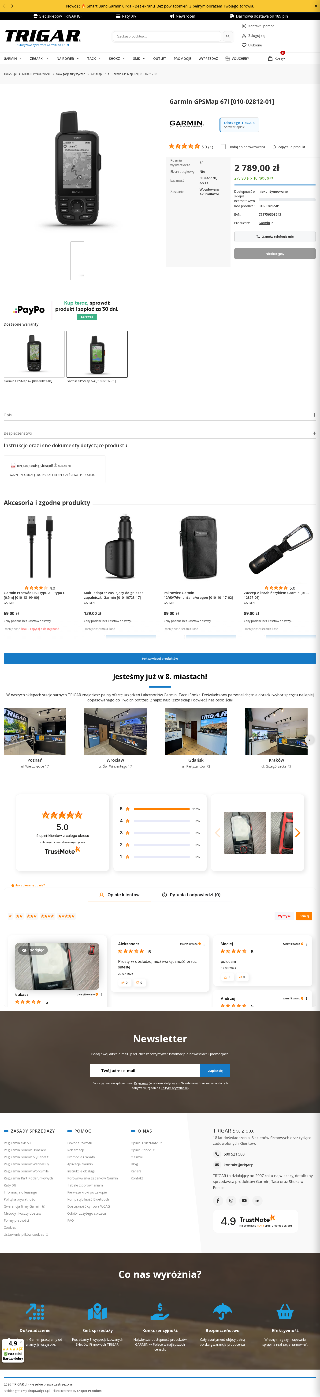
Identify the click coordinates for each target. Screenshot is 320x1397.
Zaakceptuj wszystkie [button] (244, 757)
